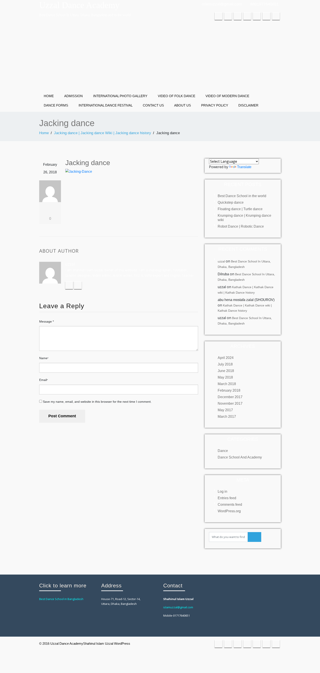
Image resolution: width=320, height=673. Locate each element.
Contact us (153, 105)
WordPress (122, 643)
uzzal (221, 261)
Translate (244, 167)
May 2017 (225, 410)
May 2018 (225, 377)
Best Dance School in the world (242, 196)
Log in (222, 491)
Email (43, 380)
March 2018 (227, 384)
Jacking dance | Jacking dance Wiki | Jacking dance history (102, 133)
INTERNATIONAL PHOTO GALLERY (120, 96)
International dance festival (106, 105)
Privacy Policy (214, 105)
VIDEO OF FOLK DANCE (176, 96)
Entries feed (227, 498)
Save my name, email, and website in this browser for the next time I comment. (97, 401)
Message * (46, 321)
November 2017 (230, 403)
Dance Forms (56, 105)
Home (49, 96)
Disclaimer (248, 105)
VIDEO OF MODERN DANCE (227, 96)
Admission (73, 96)
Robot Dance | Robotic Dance (241, 226)
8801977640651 (264, 4)
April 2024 (226, 358)
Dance (223, 451)
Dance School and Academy (240, 457)
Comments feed (230, 504)
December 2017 (230, 397)
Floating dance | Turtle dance (240, 209)
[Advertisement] (160, 57)
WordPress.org (229, 511)
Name (43, 358)
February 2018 (229, 390)
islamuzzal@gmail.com (222, 4)
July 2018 (225, 364)
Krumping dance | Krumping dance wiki (244, 218)
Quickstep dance (231, 202)
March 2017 (227, 416)
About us (182, 105)
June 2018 (226, 371)
